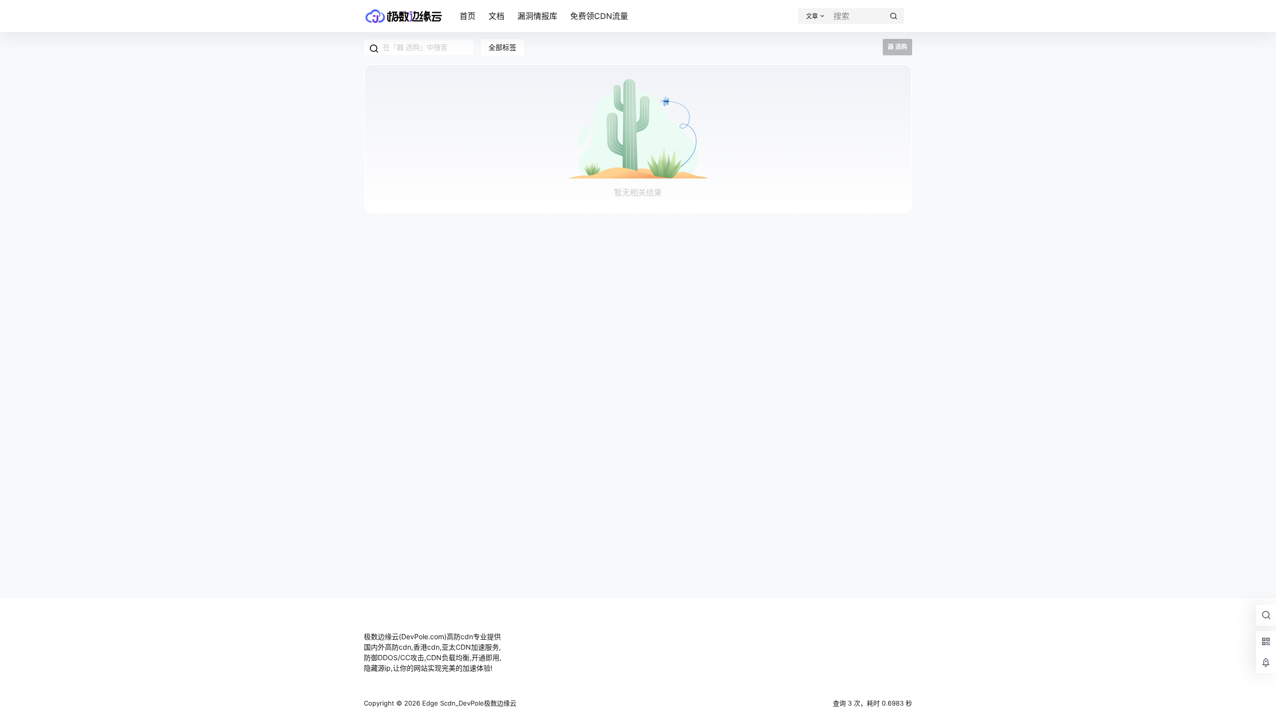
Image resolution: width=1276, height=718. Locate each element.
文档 (496, 16)
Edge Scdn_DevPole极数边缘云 (468, 703)
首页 (468, 16)
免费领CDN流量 (599, 16)
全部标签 (502, 47)
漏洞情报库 (537, 16)
